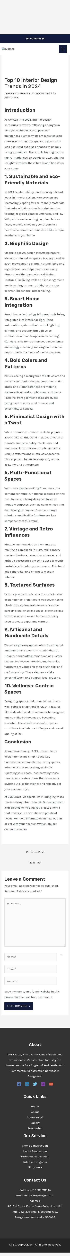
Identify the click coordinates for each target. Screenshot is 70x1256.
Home (35, 1106)
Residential (35, 1128)
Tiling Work (35, 1167)
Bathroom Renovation (35, 1156)
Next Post (35, 862)
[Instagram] (43, 1084)
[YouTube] (51, 1084)
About (35, 1112)
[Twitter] (35, 1084)
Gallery (35, 1122)
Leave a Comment (16, 93)
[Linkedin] (27, 1084)
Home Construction (35, 1145)
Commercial (35, 1117)
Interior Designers (35, 1162)
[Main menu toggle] (63, 49)
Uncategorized (40, 93)
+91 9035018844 (35, 38)
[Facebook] (19, 1084)
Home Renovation (35, 1151)
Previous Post (35, 852)
